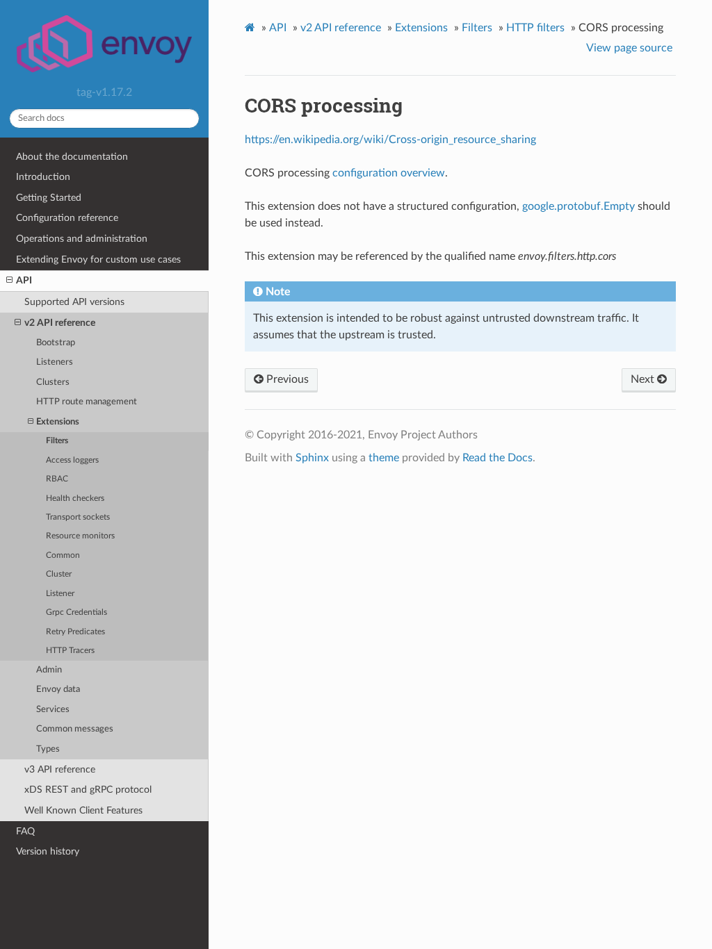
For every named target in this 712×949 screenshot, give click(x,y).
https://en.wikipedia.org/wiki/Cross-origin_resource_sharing (390, 139)
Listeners (54, 362)
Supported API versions (74, 302)
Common (63, 555)
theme (384, 457)
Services (53, 709)
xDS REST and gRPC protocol (88, 789)
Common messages (74, 729)
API (24, 280)
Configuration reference (67, 218)
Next (644, 379)
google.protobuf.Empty (578, 206)
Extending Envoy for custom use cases (98, 259)
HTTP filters (535, 27)
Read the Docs (497, 457)
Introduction (43, 177)
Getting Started (48, 197)
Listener (60, 593)
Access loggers (72, 460)
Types (48, 749)
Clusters (53, 382)
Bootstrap (55, 342)
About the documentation (72, 156)
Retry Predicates (75, 632)
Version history (47, 851)
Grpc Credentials (76, 612)
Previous (286, 379)
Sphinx (312, 457)
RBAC (57, 479)
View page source (629, 47)
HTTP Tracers (70, 650)
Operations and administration (81, 238)
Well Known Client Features (83, 810)
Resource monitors (80, 536)
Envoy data (58, 689)
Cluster (59, 574)
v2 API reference (59, 322)
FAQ (25, 831)
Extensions (57, 422)
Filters (57, 441)
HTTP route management (86, 401)
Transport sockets (78, 517)
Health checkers (75, 498)
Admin (49, 670)
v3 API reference (59, 769)
